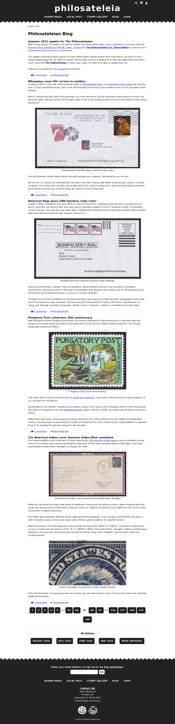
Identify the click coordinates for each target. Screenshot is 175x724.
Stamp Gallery (97, 17)
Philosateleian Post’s (93, 84)
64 (76, 610)
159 (141, 610)
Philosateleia (87, 8)
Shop (127, 17)
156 (113, 610)
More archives (132, 641)
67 (100, 610)
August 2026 (41, 641)
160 (87, 619)
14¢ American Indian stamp (103, 440)
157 (122, 610)
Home (30, 26)
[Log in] (146, 3)
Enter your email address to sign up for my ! (87, 667)
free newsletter (113, 667)
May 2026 (107, 641)
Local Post (74, 17)
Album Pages (53, 17)
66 (92, 610)
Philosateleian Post (73, 410)
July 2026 (64, 641)
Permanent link (60, 75)
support (62, 69)
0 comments (40, 75)
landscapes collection (84, 397)
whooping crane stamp (120, 84)
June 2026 (85, 641)
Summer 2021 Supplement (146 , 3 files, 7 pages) (55, 47)
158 (132, 610)
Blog (115, 17)
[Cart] (141, 3)
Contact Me (87, 688)
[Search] (136, 3)
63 (69, 610)
